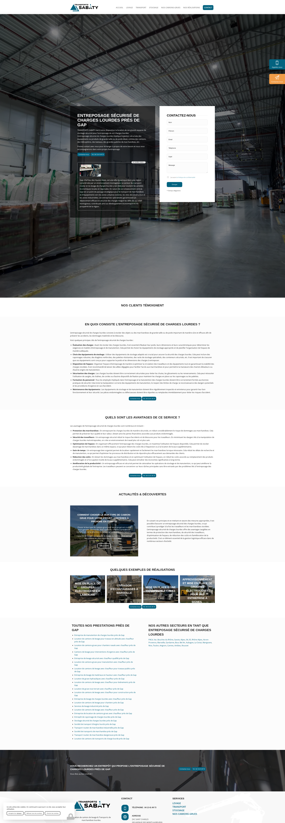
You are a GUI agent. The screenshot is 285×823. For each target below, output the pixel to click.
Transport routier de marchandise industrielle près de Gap (99, 728)
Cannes (170, 645)
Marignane (207, 642)
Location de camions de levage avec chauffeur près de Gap (99, 710)
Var (155, 639)
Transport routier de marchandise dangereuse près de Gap (99, 735)
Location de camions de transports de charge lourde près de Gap (101, 738)
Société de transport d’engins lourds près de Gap (95, 724)
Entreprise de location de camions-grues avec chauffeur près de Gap (103, 713)
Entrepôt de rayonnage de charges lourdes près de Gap (97, 717)
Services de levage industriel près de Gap (91, 706)
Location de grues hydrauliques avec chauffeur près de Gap (99, 678)
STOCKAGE (178, 810)
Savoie (177, 639)
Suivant (133, 531)
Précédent (75, 531)
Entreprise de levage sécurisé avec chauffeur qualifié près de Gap (101, 658)
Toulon (156, 645)
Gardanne (170, 642)
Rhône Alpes (197, 639)
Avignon (163, 645)
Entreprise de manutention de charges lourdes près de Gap (99, 635)
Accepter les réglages (15, 813)
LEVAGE (176, 803)
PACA (151, 639)
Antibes (177, 645)
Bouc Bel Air (180, 642)
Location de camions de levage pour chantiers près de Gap (99, 702)
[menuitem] (119, 7)
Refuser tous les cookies (34, 813)
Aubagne (189, 642)
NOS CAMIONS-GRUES (184, 813)
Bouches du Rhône (165, 639)
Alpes (183, 639)
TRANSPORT (179, 806)
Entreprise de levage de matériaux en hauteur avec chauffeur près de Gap (105, 675)
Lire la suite (104, 545)
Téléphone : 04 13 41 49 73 (144, 807)
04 (187, 639)
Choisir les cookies (52, 813)
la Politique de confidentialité (185, 177)
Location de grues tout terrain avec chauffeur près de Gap (98, 689)
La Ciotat (198, 642)
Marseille (161, 642)
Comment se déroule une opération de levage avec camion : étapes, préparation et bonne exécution (104, 519)
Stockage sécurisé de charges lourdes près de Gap (95, 720)
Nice (150, 645)
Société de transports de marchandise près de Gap (95, 731)
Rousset (185, 645)
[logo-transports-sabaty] (84, 7)
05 (190, 639)
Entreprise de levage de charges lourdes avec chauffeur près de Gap (103, 699)
